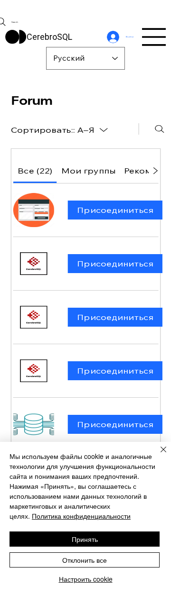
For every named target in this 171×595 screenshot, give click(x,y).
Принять (85, 539)
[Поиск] (159, 129)
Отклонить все (84, 560)
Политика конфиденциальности (81, 516)
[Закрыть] (157, 455)
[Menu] (154, 37)
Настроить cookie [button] (86, 579)
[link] (34, 170)
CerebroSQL (49, 37)
